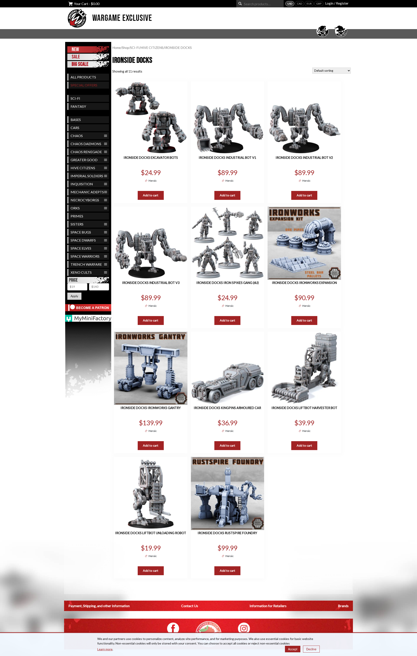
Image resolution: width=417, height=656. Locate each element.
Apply (74, 296)
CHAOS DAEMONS (86, 144)
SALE (76, 57)
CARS (75, 128)
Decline (311, 649)
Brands (343, 606)
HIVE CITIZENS (83, 168)
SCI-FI (75, 98)
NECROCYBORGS (85, 200)
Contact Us (189, 606)
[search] (240, 3)
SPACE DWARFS (83, 240)
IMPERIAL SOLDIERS (87, 176)
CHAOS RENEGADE (86, 152)
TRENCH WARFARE (86, 264)
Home (116, 48)
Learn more (105, 649)
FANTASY (78, 106)
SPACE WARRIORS (85, 256)
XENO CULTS (81, 272)
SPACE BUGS (81, 232)
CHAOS (77, 136)
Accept (292, 649)
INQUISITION (82, 184)
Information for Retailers (268, 606)
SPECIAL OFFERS (84, 85)
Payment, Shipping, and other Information (99, 606)
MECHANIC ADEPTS (87, 192)
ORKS (75, 208)
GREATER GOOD (84, 160)
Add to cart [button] (150, 195)
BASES (76, 120)
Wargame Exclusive (122, 18)
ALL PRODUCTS (83, 77)
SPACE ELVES (81, 248)
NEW (75, 49)
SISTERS (77, 224)
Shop (125, 48)
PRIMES (77, 216)
